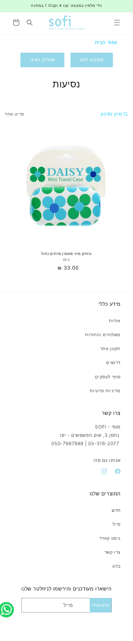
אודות (115, 320)
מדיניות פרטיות (105, 390)
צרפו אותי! (100, 605)
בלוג (116, 566)
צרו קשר (113, 552)
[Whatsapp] (8, 603)
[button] (117, 22)
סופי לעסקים (108, 376)
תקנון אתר (110, 348)
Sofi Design (58, 636)
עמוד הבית (106, 42)
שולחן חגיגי (42, 60)
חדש (116, 510)
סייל (117, 524)
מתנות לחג (92, 60)
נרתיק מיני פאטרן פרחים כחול (66, 253)
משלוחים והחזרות (103, 334)
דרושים (113, 362)
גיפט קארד (110, 538)
